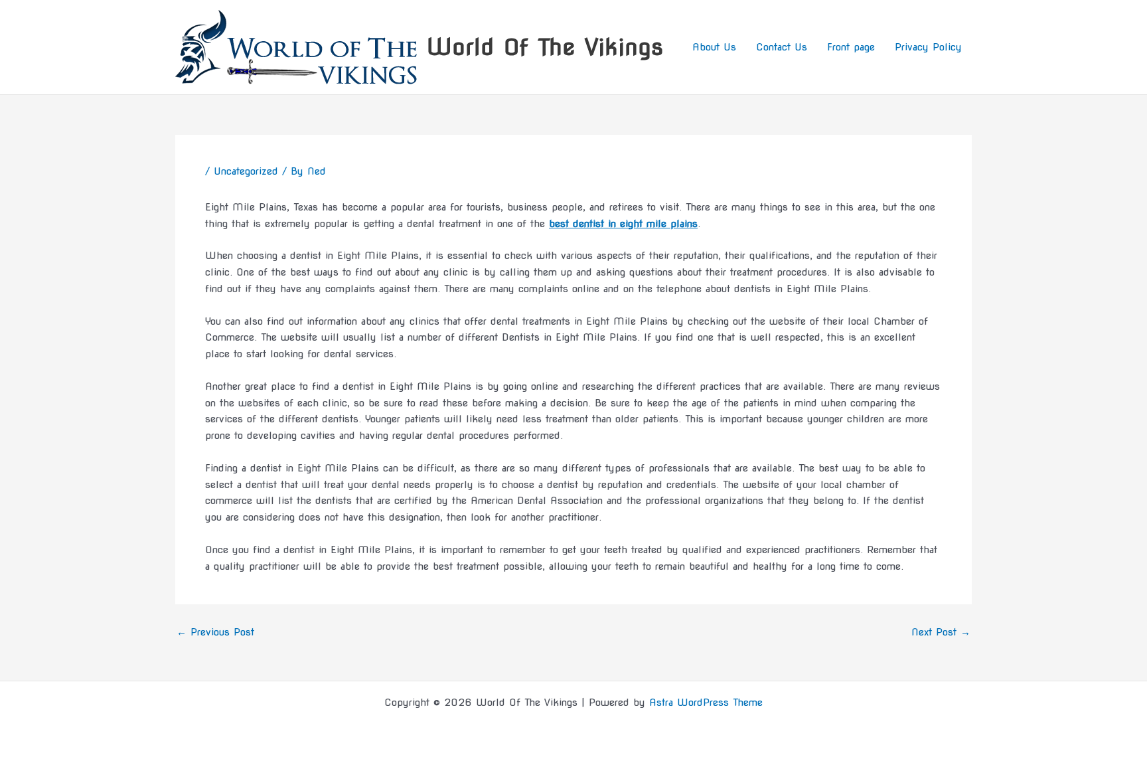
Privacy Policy (928, 47)
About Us (714, 47)
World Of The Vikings (545, 47)
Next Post (940, 632)
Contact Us (781, 47)
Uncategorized (246, 171)
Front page (851, 47)
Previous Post (215, 632)
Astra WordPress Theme (706, 703)
